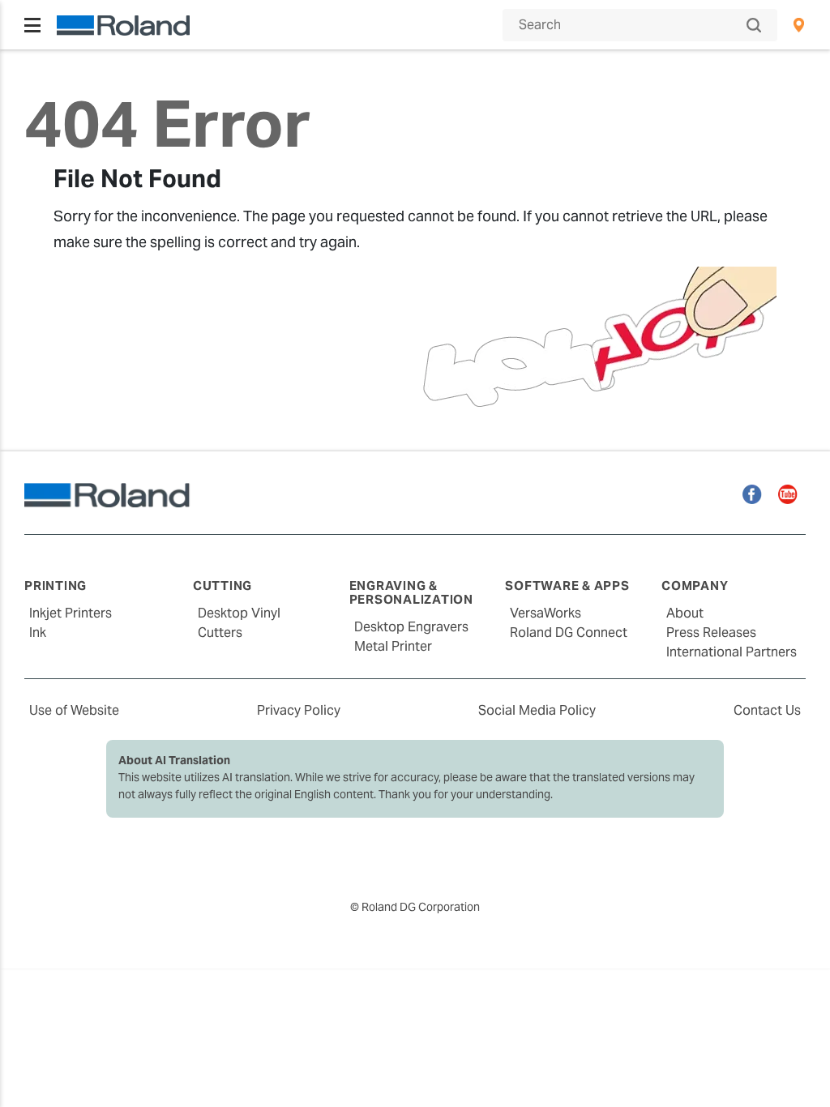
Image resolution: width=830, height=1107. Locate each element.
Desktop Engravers (411, 626)
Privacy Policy (298, 710)
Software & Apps (567, 585)
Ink (37, 632)
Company (694, 585)
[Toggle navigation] (32, 25)
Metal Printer (393, 646)
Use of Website (74, 710)
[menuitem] (799, 25)
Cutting (222, 585)
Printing (55, 585)
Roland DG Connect (568, 632)
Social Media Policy (537, 710)
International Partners (731, 651)
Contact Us (767, 710)
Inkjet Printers (70, 613)
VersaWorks (545, 613)
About (685, 613)
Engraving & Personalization (411, 592)
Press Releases (711, 632)
